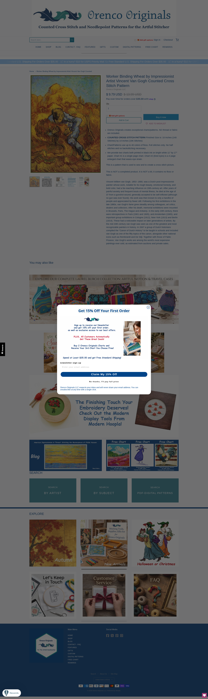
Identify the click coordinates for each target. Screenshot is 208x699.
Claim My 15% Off (104, 374)
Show (2, 349)
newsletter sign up (70, 363)
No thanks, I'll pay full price (104, 382)
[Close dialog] (148, 307)
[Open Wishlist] (204, 695)
